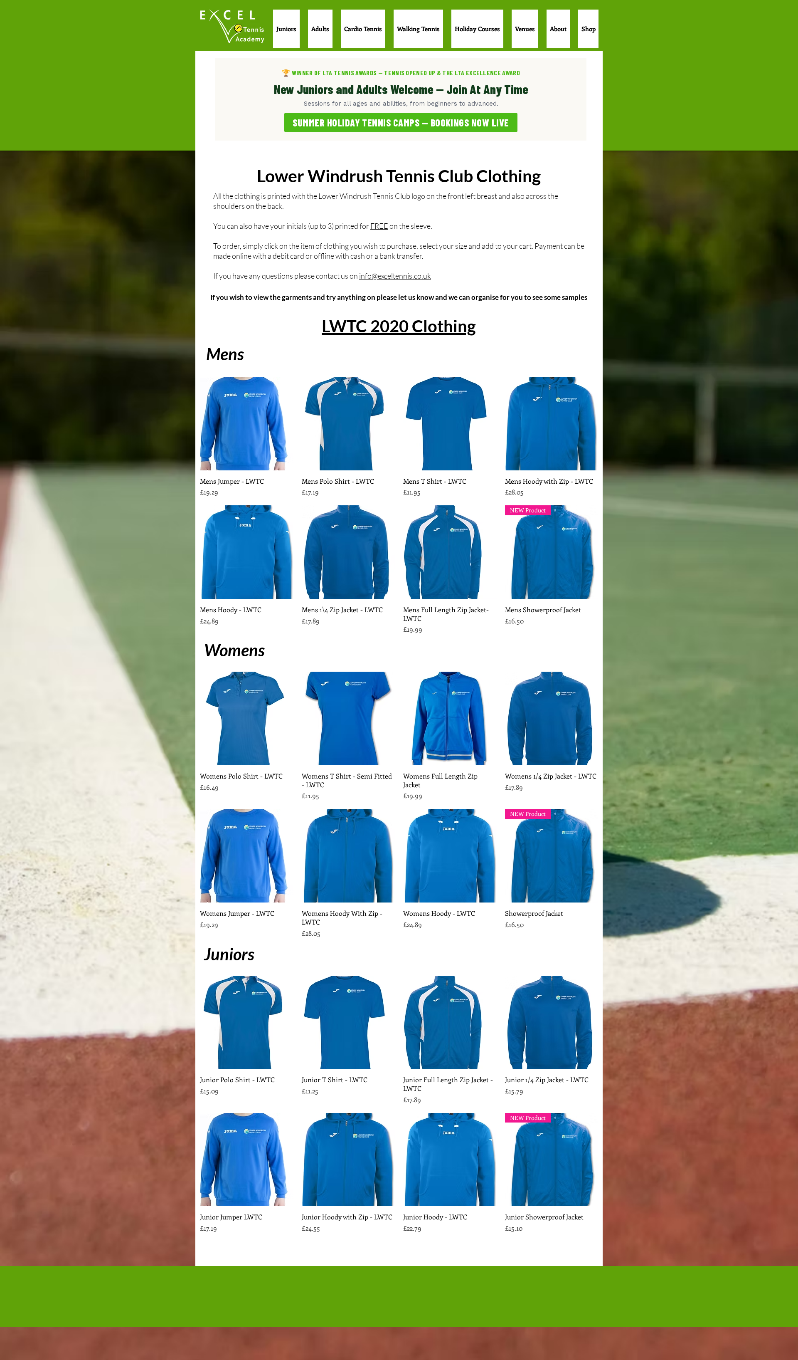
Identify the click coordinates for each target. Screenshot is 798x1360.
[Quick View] (246, 423)
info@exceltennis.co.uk (395, 275)
